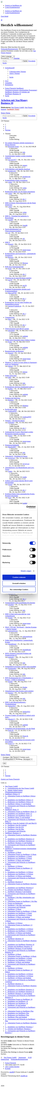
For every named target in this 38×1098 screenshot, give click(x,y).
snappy (25, 165)
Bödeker (11, 400)
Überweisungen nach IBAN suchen (17, 329)
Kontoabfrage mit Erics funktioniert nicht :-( (19, 387)
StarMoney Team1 (13, 109)
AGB (30, 1057)
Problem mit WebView (12, 398)
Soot (9, 498)
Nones (10, 436)
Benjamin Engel (13, 146)
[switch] (33, 549)
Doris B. (11, 730)
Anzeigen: (6, 757)
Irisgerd (10, 244)
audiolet (25, 336)
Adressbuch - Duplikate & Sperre (16, 456)
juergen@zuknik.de (14, 306)
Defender (11, 422)
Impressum (22, 1057)
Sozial (10, 484)
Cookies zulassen (19, 577)
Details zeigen (26, 571)
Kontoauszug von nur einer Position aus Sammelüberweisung (18, 303)
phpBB (11, 1072)
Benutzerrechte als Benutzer (14, 351)
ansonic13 (11, 719)
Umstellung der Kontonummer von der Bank (20, 728)
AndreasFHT (12, 411)
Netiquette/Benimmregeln (9, 49)
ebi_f (24, 199)
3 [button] (5, 128)
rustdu (10, 471)
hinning (10, 693)
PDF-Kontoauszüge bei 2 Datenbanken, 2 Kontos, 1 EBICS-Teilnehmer (19, 679)
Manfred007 (12, 447)
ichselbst (11, 605)
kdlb (9, 377)
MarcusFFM (12, 293)
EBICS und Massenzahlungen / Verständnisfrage (15, 703)
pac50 (10, 280)
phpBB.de (24, 1076)
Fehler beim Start (10, 375)
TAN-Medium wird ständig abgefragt (17, 169)
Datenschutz (5, 1059)
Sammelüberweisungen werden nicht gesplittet (20, 666)
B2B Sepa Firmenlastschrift (14, 267)
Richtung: (19, 759)
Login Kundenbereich (12, 7)
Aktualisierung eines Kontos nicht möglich (19, 691)
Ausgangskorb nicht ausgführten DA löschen (20, 603)
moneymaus (27, 250)
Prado (10, 342)
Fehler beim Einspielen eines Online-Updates (20, 340)
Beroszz (10, 257)
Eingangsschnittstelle (12, 445)
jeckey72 (11, 743)
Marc (10, 319)
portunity (11, 657)
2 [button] (5, 126)
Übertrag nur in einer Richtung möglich (18, 278)
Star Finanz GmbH (17, 107)
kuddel (25, 503)
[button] (7, 130)
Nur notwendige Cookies (19, 589)
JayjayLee (11, 458)
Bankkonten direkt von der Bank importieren (20, 192)
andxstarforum (13, 631)
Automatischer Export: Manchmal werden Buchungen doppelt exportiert (19, 433)
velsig (10, 182)
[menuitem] (17, 71)
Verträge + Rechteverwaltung (15, 421)
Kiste (10, 268)
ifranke (10, 618)
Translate (17, 58)
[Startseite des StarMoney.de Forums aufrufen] (2, 2)
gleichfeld (11, 330)
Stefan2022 (12, 706)
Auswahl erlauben (19, 583)
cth (9, 233)
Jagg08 (10, 220)
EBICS (7, 242)
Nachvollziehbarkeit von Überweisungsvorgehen (13, 230)
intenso (10, 366)
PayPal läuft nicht (11, 409)
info (24, 152)
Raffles (10, 389)
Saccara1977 (12, 160)
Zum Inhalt (4, 16)
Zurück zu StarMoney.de (13, 5)
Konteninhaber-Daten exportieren (16, 180)
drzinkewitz (12, 171)
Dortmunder (12, 668)
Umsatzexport (9, 317)
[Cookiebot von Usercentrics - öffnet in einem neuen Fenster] (27, 507)
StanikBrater (12, 644)
